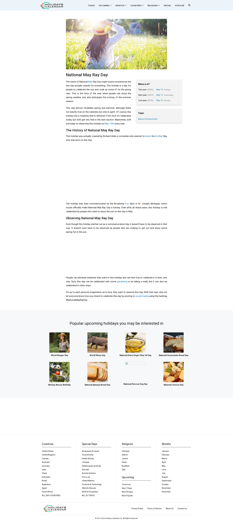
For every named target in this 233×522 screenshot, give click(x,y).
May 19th (109, 123)
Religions (153, 5)
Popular (179, 5)
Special (167, 5)
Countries (135, 5)
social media (142, 296)
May (90, 81)
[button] (189, 5)
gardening (122, 281)
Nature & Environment (147, 119)
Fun (127, 203)
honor (148, 136)
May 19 (159, 89)
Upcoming (104, 5)
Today (91, 5)
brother (159, 136)
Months (120, 5)
